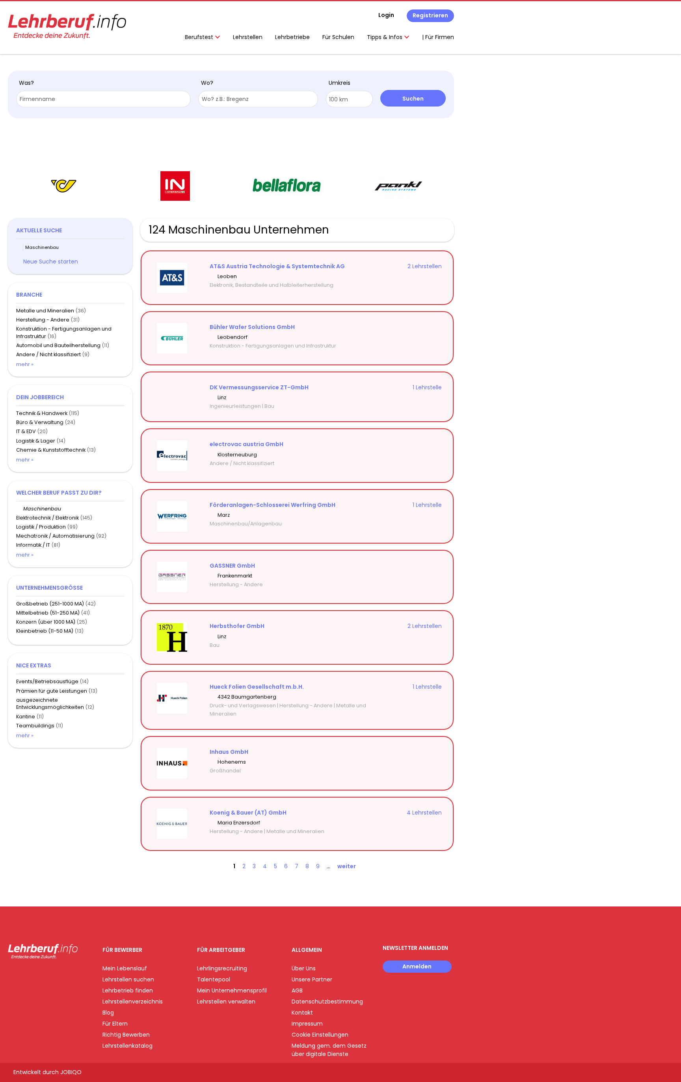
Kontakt (302, 1013)
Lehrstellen (247, 37)
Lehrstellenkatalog (127, 1046)
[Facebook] (13, 975)
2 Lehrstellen (424, 266)
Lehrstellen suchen (128, 979)
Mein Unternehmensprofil (232, 990)
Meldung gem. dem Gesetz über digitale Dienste (329, 1050)
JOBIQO (71, 1072)
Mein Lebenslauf (124, 968)
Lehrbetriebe (292, 37)
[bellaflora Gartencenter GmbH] (286, 186)
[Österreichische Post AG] (63, 186)
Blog (108, 1013)
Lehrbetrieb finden (127, 990)
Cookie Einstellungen (320, 1035)
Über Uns (304, 968)
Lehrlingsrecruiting (222, 968)
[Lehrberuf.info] (67, 26)
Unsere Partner (312, 979)
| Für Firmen (438, 37)
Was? (26, 83)
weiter (346, 866)
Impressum (307, 1024)
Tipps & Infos (385, 37)
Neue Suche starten (50, 261)
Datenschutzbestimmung (327, 1001)
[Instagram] (26, 975)
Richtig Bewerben (126, 1035)
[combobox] (103, 99)
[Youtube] (39, 975)
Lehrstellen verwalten (226, 1001)
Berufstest (200, 37)
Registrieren (430, 15)
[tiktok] (51, 975)
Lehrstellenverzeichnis (132, 1001)
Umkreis (339, 83)
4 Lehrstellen (424, 813)
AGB (297, 990)
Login (386, 15)
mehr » (24, 364)
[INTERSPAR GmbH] (175, 186)
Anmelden (417, 966)
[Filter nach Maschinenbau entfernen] (19, 508)
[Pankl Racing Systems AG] (398, 186)
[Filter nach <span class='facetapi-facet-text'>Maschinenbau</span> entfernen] (19, 247)
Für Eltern (115, 1024)
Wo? (207, 83)
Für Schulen (338, 37)
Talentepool (213, 979)
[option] (63, 186)
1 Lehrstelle (427, 387)
